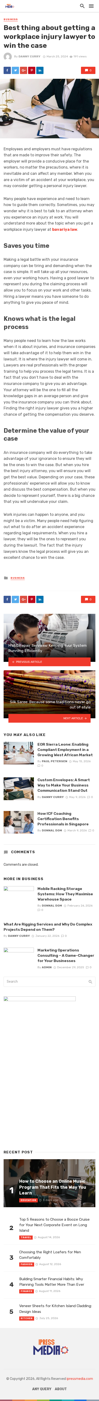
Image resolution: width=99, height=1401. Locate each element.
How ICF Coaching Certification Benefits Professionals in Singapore (63, 818)
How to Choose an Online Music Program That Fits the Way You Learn (52, 1187)
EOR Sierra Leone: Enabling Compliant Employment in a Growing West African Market (65, 749)
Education (28, 1200)
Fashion (27, 1264)
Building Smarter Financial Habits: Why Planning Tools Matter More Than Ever (51, 1282)
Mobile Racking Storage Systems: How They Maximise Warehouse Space (65, 894)
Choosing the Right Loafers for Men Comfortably (50, 1255)
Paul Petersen (54, 761)
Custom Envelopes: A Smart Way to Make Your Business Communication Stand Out (63, 785)
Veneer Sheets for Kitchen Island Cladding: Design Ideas (55, 1309)
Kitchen (27, 1318)
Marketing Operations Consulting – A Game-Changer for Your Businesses (65, 955)
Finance (26, 1291)
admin (47, 967)
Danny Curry (29, 56)
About (61, 1389)
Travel (26, 1237)
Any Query (41, 1389)
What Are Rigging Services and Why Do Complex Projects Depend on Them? (48, 927)
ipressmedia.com (80, 1379)
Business (11, 19)
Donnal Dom (52, 830)
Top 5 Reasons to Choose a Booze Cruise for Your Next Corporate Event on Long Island (54, 1225)
